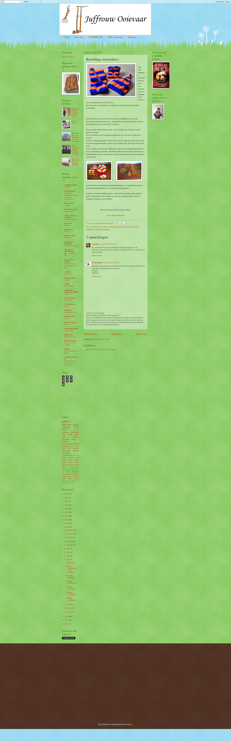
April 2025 (68, 274)
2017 (66, 519)
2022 (66, 501)
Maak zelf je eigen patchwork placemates (70, 363)
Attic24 (67, 284)
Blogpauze (68, 237)
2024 (66, 494)
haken (76, 427)
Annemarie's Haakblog (69, 243)
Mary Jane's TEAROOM (68, 250)
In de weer (68, 223)
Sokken (66, 294)
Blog (67, 37)
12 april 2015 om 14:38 (108, 244)
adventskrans (75, 474)
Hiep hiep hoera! (69, 336)
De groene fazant (70, 322)
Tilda (73, 483)
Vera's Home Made (71, 328)
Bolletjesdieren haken (71, 245)
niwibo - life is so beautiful (70, 216)
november (70, 534)
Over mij (78, 37)
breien (64, 429)
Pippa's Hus (68, 334)
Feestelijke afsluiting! (70, 577)
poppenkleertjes (67, 455)
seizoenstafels (66, 474)
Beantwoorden (97, 255)
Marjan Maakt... (70, 278)
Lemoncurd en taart (70, 312)
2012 (66, 624)
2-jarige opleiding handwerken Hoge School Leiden (70, 432)
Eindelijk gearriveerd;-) (71, 582)
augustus (70, 545)
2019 (66, 512)
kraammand (66, 453)
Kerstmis (76, 448)
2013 (66, 620)
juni (68, 552)
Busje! (66, 324)
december (70, 530)
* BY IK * (67, 272)
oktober (69, 537)
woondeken (71, 458)
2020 (66, 508)
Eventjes (67, 280)
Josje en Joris (68, 330)
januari (69, 612)
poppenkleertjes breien (68, 476)
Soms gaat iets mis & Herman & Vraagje (75, 162)
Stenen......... (68, 231)
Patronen (132, 37)
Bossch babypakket (110, 227)
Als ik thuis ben (70, 304)
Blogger (129, 724)
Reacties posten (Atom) (102, 339)
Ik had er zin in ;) (75, 122)
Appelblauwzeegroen (71, 358)
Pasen (70, 460)
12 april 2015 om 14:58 (111, 262)
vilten (73, 469)
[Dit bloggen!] (122, 223)
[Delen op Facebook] (126, 223)
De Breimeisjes (97, 262)
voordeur (67, 205)
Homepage (116, 333)
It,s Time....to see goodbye (69, 344)
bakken (76, 467)
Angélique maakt (70, 185)
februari (69, 608)
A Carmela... (68, 300)
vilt (75, 455)
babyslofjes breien (97, 227)
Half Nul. (67, 225)
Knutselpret (68, 229)
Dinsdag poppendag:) (71, 599)
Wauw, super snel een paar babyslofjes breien (75, 150)
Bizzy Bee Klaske (70, 341)
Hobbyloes (68, 310)
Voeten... (67, 318)
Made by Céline (70, 235)
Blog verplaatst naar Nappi (71, 352)
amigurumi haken (69, 439)
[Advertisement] (69, 396)
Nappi (66, 349)
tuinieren (76, 444)
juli (68, 548)
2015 (66, 527)
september (70, 541)
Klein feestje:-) (71, 562)
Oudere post (141, 333)
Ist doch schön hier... (71, 219)
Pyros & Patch (69, 298)
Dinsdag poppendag (70, 588)
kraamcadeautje (67, 444)
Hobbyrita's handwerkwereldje (71, 291)
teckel (73, 481)
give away (75, 446)
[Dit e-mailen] (119, 223)
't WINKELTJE (95, 37)
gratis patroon (70, 437)
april (68, 559)
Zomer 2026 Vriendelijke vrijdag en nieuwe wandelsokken (70, 196)
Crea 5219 (66, 448)
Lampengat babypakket (102, 229)
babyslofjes (66, 451)
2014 (66, 616)
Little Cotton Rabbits (69, 261)
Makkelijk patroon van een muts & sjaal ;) (75, 112)
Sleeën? (67, 306)
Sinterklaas (75, 472)
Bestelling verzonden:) (71, 593)
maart (69, 604)
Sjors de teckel (67, 467)
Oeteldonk (65, 446)
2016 (66, 523)
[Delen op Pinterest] (129, 223)
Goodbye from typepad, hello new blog (70, 265)
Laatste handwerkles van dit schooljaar (71, 569)
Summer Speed (69, 286)
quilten (77, 460)
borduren (76, 451)
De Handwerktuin (70, 209)
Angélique (96, 244)
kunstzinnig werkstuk (72, 465)
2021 (66, 505)
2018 (66, 516)
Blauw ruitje (69, 203)
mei (68, 556)
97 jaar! (66, 187)
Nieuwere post (90, 333)
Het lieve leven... (70, 316)
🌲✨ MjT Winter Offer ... (70, 254)
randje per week (67, 469)
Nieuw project (69, 211)
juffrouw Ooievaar (124, 227)
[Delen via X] (124, 223)
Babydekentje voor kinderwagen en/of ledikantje (75, 137)
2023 (66, 497)
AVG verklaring (115, 37)
